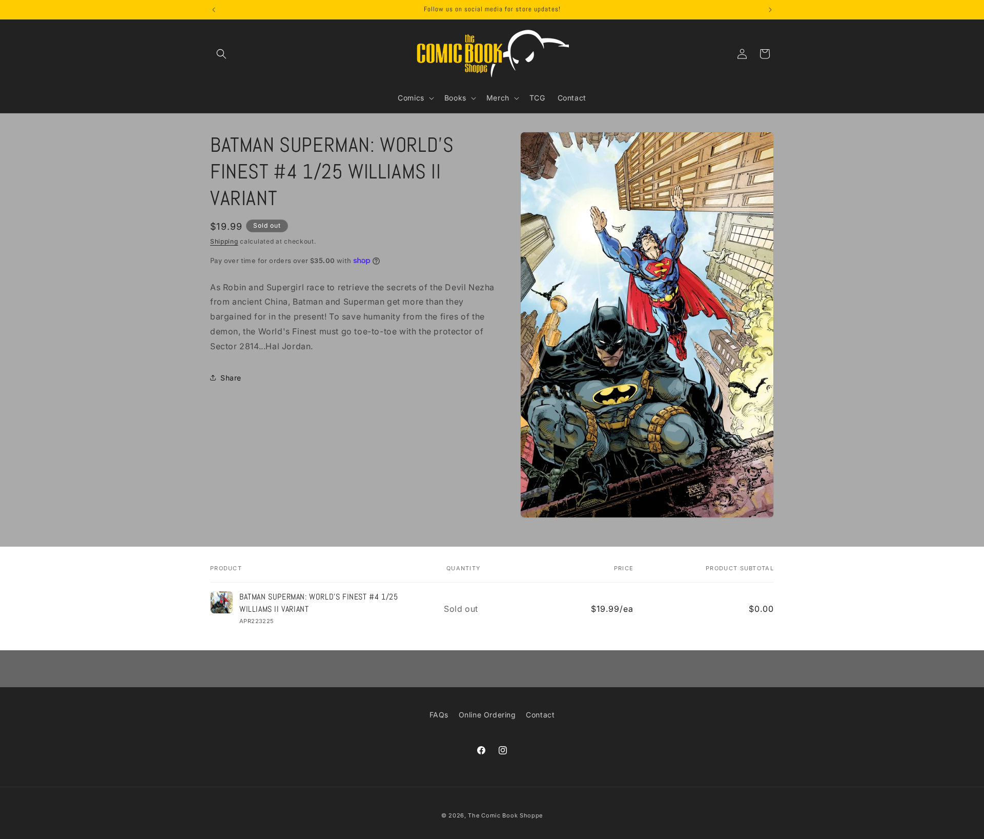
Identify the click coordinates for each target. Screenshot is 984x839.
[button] (221, 54)
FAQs (438, 714)
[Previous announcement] (213, 9)
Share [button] (230, 377)
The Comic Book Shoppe (505, 815)
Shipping (224, 241)
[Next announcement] (770, 9)
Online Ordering (487, 714)
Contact (540, 714)
